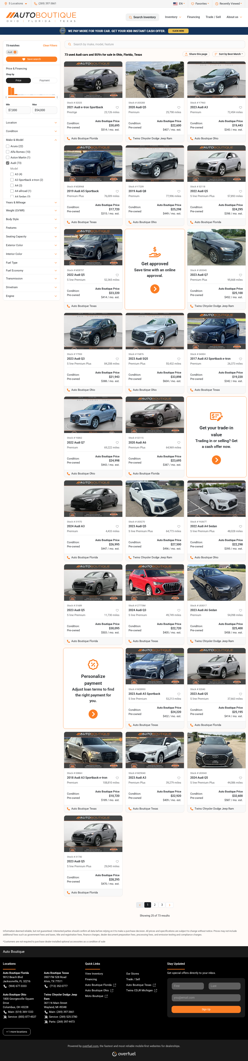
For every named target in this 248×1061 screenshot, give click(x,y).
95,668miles (235, 279)
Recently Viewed (230, 3)
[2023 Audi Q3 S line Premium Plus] (93, 331)
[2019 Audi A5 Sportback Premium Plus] (93, 163)
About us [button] (232, 17)
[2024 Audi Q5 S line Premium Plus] (216, 750)
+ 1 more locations (16, 1031)
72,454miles (235, 112)
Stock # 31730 (74, 856)
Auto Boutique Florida (98, 985)
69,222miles (111, 447)
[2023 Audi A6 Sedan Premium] (216, 582)
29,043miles (111, 866)
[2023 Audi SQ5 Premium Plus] (155, 331)
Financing (193, 17)
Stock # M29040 (137, 773)
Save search (34, 59)
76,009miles (111, 196)
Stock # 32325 (74, 102)
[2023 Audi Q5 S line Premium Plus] (155, 498)
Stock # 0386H (74, 773)
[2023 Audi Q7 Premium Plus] (216, 247)
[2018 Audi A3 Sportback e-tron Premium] (93, 750)
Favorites (201, 3)
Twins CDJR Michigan (139, 990)
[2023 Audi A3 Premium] (216, 79)
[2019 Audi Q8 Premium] (155, 163)
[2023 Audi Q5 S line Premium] (93, 582)
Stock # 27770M (137, 605)
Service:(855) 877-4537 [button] (22, 1016)
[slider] (6, 97)
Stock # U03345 (198, 270)
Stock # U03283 (137, 102)
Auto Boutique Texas (138, 985)
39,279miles (173, 782)
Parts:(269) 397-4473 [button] (62, 1021)
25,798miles (173, 112)
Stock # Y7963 (197, 102)
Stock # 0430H (198, 354)
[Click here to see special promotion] (124, 30)
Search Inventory (144, 17)
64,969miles (173, 447)
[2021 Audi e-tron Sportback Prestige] (93, 79)
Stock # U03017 (198, 605)
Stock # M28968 (75, 186)
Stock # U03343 (198, 773)
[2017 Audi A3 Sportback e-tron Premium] (216, 331)
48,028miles (235, 531)
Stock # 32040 (197, 689)
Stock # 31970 (74, 521)
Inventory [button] (171, 17)
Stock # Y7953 (74, 354)
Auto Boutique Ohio (97, 990)
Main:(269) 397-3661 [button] (61, 1012)
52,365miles (111, 279)
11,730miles (111, 615)
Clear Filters (50, 45)
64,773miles (173, 531)
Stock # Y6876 (136, 354)
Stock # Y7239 (136, 186)
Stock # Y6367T (198, 521)
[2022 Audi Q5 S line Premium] (93, 247)
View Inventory (94, 973)
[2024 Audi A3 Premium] (93, 498)
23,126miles (111, 112)
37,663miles (235, 698)
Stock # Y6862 (74, 437)
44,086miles (235, 782)
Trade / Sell (213, 17)
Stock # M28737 (75, 270)
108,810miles (111, 782)
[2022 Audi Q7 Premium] (93, 415)
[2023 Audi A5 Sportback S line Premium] (155, 666)
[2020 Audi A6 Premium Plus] (155, 415)
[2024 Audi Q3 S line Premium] (155, 582)
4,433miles (112, 531)
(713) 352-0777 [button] (59, 986)
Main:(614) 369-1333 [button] (20, 1012)
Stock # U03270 (137, 521)
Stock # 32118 (197, 186)
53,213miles (173, 698)
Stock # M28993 (137, 689)
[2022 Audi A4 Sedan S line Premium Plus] (216, 498)
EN (181, 3)
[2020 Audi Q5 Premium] (155, 79)
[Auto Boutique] (41, 17)
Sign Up (206, 1009)
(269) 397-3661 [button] (47, 3)
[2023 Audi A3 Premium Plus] (155, 750)
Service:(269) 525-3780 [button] (63, 1016)
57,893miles (235, 196)
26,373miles (235, 363)
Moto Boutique (94, 996)
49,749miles (173, 615)
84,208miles (111, 363)
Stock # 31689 (74, 605)
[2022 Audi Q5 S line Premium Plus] (216, 163)
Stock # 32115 (136, 437)
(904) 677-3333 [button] (18, 986)
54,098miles (235, 615)
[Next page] (169, 905)
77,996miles (173, 196)
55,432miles (173, 363)
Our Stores (132, 973)
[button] (17, 3)
